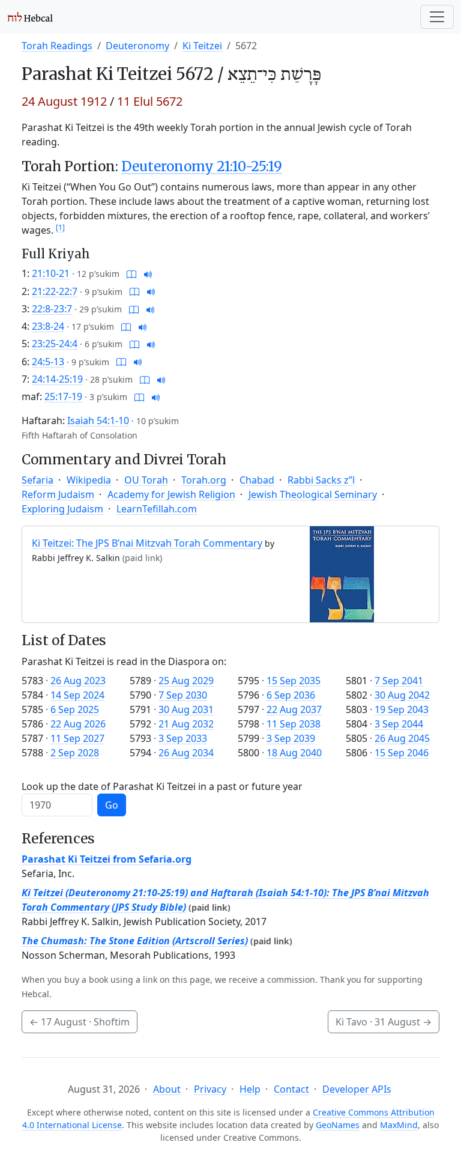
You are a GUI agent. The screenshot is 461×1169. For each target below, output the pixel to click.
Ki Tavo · (384, 1021)
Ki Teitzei (202, 45)
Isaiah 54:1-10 (98, 420)
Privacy (210, 1089)
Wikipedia (89, 480)
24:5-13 (48, 361)
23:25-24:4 (54, 343)
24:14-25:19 (57, 379)
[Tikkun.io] (131, 273)
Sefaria (37, 480)
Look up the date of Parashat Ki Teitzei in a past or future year (162, 786)
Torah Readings (57, 45)
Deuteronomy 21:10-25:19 (201, 166)
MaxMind (399, 1125)
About (167, 1089)
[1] (60, 227)
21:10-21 (51, 273)
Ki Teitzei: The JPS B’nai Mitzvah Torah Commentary (147, 543)
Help (250, 1089)
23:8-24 (48, 326)
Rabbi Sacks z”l (321, 480)
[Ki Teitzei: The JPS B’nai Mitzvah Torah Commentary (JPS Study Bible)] (342, 573)
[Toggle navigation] (437, 17)
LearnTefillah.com (156, 508)
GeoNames (338, 1125)
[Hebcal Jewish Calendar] (30, 17)
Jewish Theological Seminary (313, 494)
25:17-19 (63, 396)
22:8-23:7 (52, 308)
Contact (291, 1089)
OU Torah (146, 480)
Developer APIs (356, 1089)
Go (111, 805)
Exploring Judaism (62, 508)
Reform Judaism (58, 494)
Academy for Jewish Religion (171, 494)
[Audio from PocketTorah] (148, 273)
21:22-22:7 (54, 291)
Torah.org (203, 480)
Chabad (257, 480)
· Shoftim (79, 1021)
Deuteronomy (137, 45)
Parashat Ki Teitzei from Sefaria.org (106, 859)
